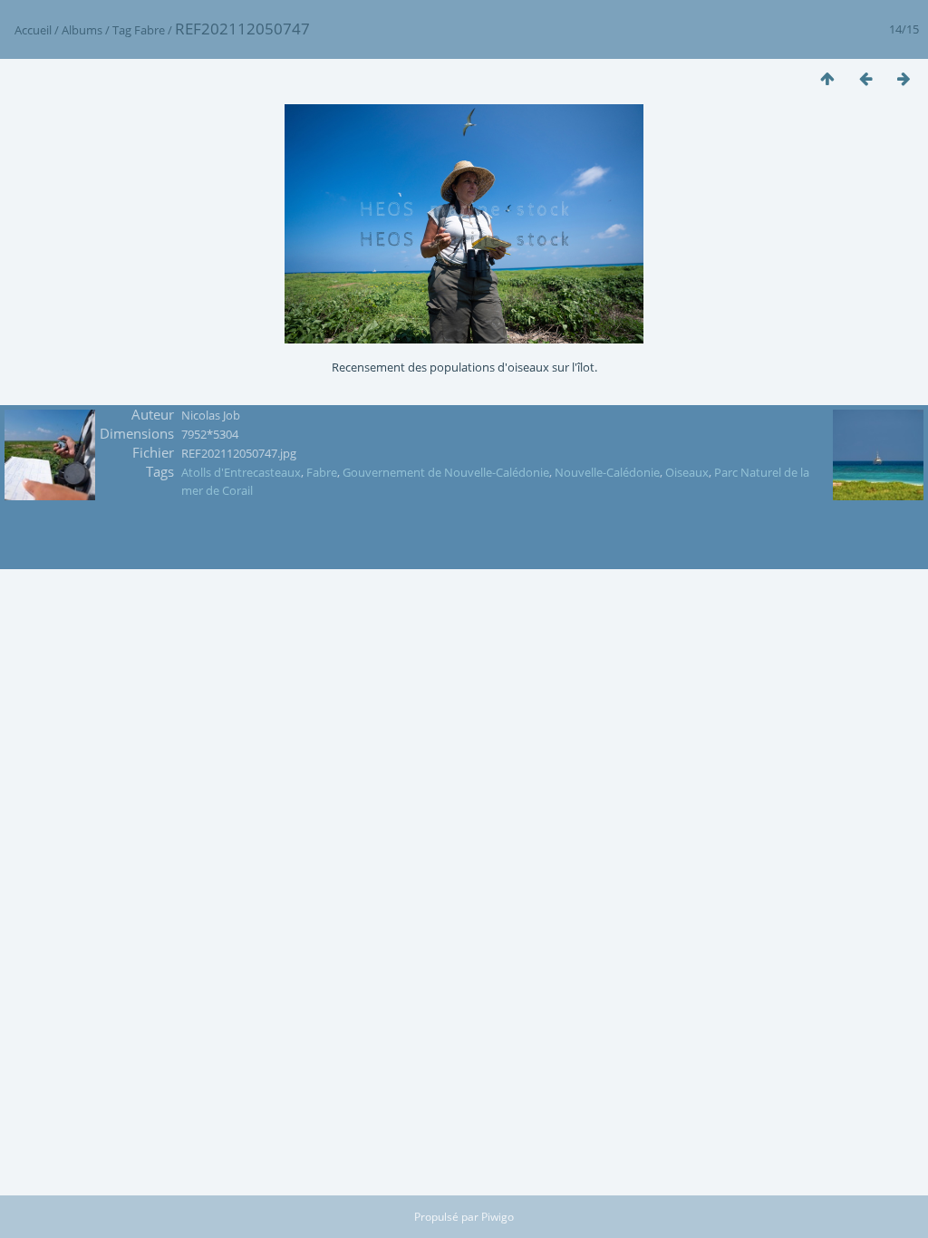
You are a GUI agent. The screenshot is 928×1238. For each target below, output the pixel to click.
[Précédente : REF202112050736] (865, 78)
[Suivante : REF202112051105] (903, 78)
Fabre (149, 30)
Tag (121, 30)
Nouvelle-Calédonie (607, 472)
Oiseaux (687, 472)
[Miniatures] (827, 78)
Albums (82, 30)
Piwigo (497, 1216)
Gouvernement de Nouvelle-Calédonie (446, 472)
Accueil (33, 30)
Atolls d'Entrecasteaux (241, 472)
